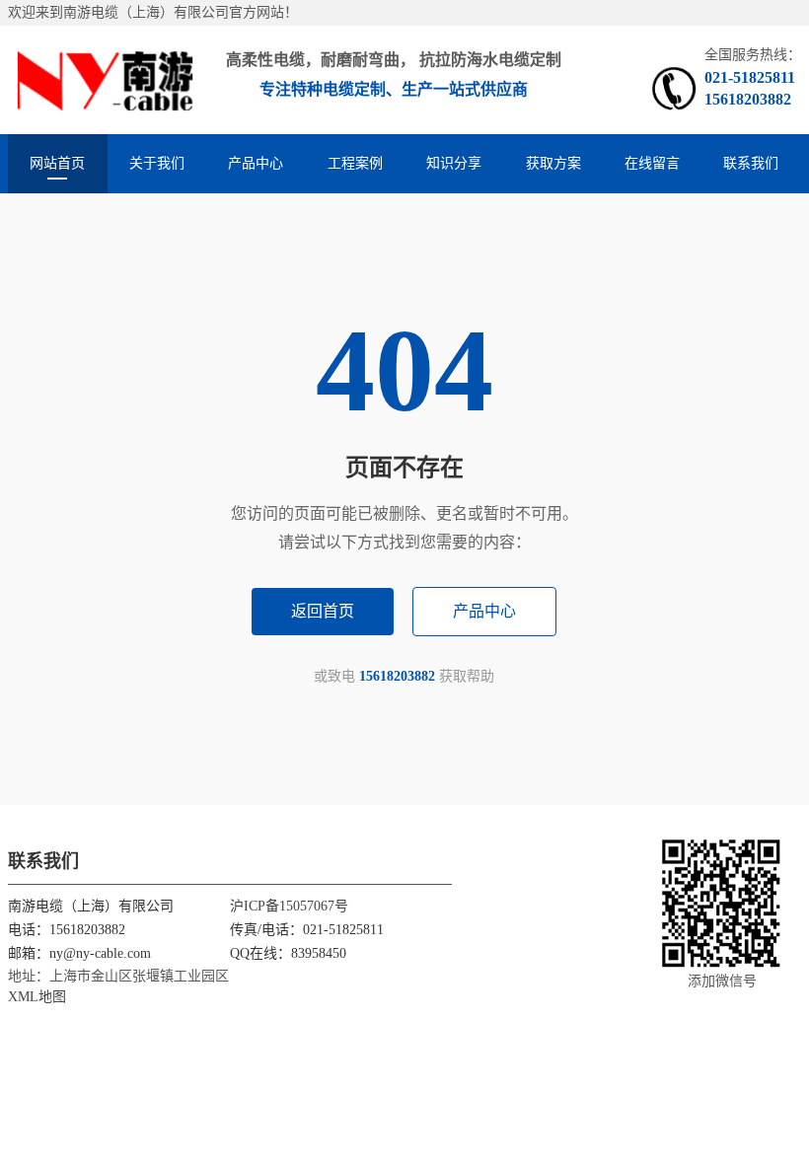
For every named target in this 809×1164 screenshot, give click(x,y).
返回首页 (322, 611)
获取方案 (553, 163)
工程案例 (355, 163)
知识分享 (453, 163)
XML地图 (37, 996)
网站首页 (57, 163)
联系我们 (750, 163)
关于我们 (156, 163)
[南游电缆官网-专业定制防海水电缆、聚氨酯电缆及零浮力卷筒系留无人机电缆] (105, 79)
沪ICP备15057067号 (289, 906)
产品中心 (255, 163)
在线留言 (652, 163)
